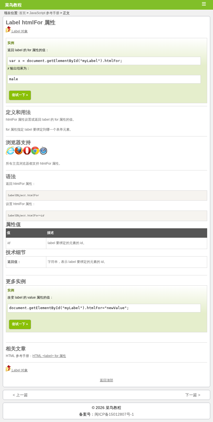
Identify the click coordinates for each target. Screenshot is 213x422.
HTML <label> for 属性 (49, 356)
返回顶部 (106, 380)
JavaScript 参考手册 (44, 13)
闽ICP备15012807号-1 (114, 414)
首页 (22, 13)
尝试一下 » (20, 95)
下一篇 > (192, 395)
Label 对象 (19, 31)
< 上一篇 (20, 395)
